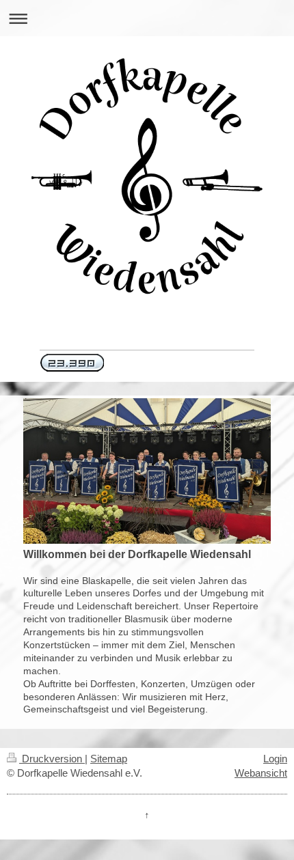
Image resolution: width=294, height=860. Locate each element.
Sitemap (108, 758)
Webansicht (261, 773)
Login (275, 758)
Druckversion (52, 758)
